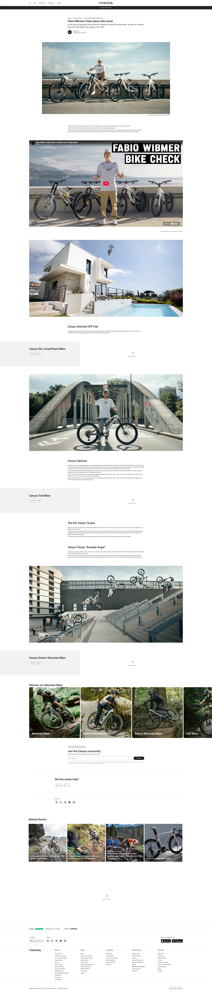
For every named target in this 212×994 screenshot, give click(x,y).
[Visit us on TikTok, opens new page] (73, 802)
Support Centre (136, 953)
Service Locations (136, 956)
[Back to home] (106, 3)
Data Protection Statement (98, 763)
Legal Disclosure (59, 971)
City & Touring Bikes (163, 962)
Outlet (159, 969)
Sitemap (83, 973)
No (68, 785)
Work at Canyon (59, 964)
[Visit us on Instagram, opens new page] (61, 802)
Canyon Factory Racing (61, 958)
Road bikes (160, 953)
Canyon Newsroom (60, 966)
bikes (84, 126)
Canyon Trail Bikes (39, 495)
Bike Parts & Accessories (164, 964)
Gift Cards (108, 964)
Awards (57, 962)
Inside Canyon (58, 953)
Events (82, 953)
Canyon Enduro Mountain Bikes (47, 657)
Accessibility (58, 979)
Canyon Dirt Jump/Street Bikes (47, 348)
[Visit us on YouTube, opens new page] (65, 802)
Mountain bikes (162, 958)
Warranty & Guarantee (137, 962)
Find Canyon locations (86, 956)
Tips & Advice (84, 962)
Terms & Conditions (60, 969)
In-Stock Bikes (110, 956)
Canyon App (84, 971)
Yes (60, 785)
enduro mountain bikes (95, 527)
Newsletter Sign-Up (37, 941)
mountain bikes (111, 128)
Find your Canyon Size (112, 958)
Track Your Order (136, 969)
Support (59, 3)
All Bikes (160, 971)
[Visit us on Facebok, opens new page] (56, 802)
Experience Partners (86, 966)
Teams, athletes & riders (87, 958)
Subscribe (138, 758)
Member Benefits (85, 969)
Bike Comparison (110, 960)
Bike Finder (109, 953)
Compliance (58, 975)
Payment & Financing (137, 960)
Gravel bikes (161, 956)
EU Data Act (58, 977)
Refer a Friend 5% (111, 962)
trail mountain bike (84, 465)
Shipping (134, 958)
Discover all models (36, 354)
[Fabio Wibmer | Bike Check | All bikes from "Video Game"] (106, 183)
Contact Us (135, 971)
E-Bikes (160, 960)
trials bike (100, 331)
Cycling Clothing (162, 966)
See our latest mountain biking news (93, 18)
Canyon (70, 18)
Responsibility (58, 960)
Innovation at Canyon (60, 956)
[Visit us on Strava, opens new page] (69, 802)
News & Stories (78, 18)
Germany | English (176, 988)
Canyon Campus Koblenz (87, 964)
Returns (134, 964)
